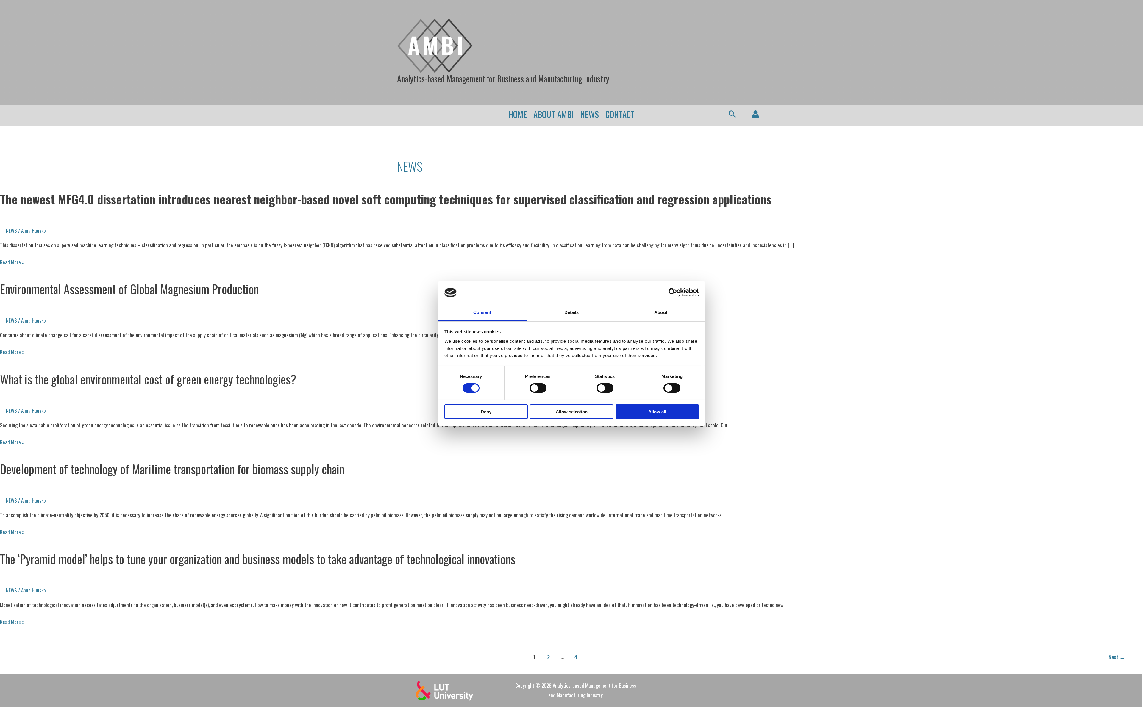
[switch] (538, 388)
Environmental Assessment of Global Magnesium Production (129, 289)
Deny (486, 411)
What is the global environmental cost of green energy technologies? (148, 379)
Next (1116, 657)
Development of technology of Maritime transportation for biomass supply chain (172, 469)
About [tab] (660, 312)
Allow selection (572, 411)
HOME (517, 113)
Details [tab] (571, 312)
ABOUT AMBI (553, 113)
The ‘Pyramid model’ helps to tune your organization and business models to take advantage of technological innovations (257, 559)
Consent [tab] (482, 312)
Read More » (12, 262)
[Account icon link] (755, 114)
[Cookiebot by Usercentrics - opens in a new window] (673, 292)
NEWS (589, 113)
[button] (732, 114)
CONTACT (620, 113)
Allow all (657, 411)
